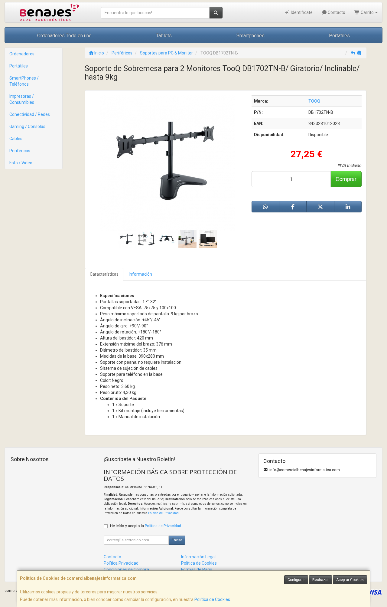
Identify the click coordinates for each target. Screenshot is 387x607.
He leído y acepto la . (146, 525)
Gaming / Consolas (27, 126)
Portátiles (18, 66)
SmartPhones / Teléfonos (24, 81)
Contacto (336, 12)
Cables (15, 138)
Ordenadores (21, 53)
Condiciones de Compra (126, 569)
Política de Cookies (212, 599)
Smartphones (250, 35)
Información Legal (198, 556)
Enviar (177, 540)
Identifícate (301, 12)
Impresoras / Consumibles (21, 99)
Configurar (296, 580)
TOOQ (314, 101)
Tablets (164, 35)
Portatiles (339, 35)
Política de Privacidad (163, 513)
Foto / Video (20, 162)
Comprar (346, 179)
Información (140, 274)
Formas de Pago (196, 569)
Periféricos (19, 150)
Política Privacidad (121, 563)
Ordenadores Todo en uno (64, 35)
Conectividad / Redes (29, 114)
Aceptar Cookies (350, 580)
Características (104, 274)
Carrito (367, 12)
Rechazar (320, 580)
